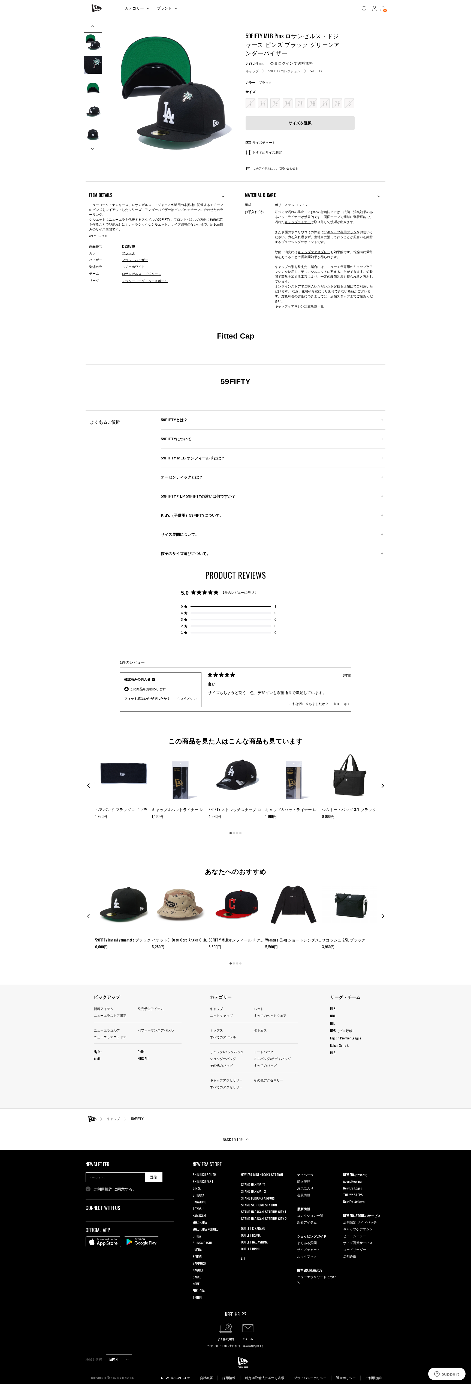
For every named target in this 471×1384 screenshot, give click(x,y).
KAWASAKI (199, 1215)
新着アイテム (103, 1008)
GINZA (197, 1188)
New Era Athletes (354, 1201)
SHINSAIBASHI (202, 1242)
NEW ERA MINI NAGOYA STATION (262, 1174)
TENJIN (197, 1297)
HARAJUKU (199, 1202)
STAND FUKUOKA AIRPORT (258, 1198)
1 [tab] (231, 833)
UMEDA (197, 1249)
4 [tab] (240, 833)
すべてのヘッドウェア (270, 1015)
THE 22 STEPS (353, 1194)
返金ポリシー (346, 1378)
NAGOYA (198, 1270)
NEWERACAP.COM (175, 1378)
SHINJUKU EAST (203, 1181)
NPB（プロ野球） (342, 1030)
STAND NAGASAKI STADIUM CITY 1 (263, 1211)
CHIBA (197, 1236)
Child (141, 1051)
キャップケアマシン (358, 1229)
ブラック (128, 253)
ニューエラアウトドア (110, 1037)
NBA (333, 1016)
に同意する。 (114, 1189)
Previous (93, 28)
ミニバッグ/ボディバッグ (272, 1058)
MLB (333, 1008)
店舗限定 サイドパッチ (360, 1222)
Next (93, 147)
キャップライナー (298, 221)
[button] (228, 606)
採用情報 (228, 1378)
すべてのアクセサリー (226, 1086)
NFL (332, 1023)
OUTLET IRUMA (251, 1235)
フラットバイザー (135, 260)
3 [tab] (237, 833)
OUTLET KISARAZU (253, 1228)
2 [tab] (234, 833)
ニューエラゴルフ (107, 1030)
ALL (243, 1258)
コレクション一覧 (310, 1215)
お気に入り (305, 1188)
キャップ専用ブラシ (342, 231)
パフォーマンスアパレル (156, 1030)
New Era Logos (352, 1188)
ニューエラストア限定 (110, 1015)
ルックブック (307, 1256)
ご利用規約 (102, 1189)
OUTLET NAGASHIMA (254, 1242)
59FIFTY (316, 71)
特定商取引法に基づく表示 (264, 1378)
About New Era (352, 1181)
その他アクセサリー (268, 1080)
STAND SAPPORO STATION (259, 1205)
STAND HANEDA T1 (253, 1184)
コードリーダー (354, 1249)
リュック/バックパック (227, 1051)
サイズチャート (308, 1249)
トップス (216, 1030)
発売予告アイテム (151, 1008)
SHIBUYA (198, 1195)
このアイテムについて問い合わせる (275, 168)
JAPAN (113, 1359)
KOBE (196, 1283)
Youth (97, 1058)
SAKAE (197, 1277)
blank (244, 1181)
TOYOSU (198, 1208)
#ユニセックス (98, 236)
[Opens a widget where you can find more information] (447, 1374)
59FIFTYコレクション (284, 71)
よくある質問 (307, 1242)
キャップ (252, 71)
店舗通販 (349, 1256)
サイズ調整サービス (358, 1242)
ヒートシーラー (354, 1235)
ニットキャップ (221, 1015)
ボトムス (260, 1030)
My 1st (97, 1051)
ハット (259, 1008)
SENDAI (197, 1256)
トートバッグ (263, 1051)
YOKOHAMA (200, 1222)
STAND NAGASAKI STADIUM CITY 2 (264, 1218)
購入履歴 (303, 1181)
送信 (153, 1177)
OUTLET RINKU (250, 1249)
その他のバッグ (221, 1065)
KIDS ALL (143, 1058)
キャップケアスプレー (314, 251)
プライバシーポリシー (310, 1378)
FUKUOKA (199, 1290)
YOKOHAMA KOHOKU (206, 1229)
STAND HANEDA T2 (253, 1191)
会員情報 (303, 1194)
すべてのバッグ (265, 1065)
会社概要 (206, 1378)
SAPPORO (199, 1263)
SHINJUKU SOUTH (204, 1174)
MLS (333, 1052)
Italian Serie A (339, 1045)
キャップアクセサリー (226, 1080)
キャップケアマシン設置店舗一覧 (299, 306)
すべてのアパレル (223, 1037)
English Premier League (345, 1038)
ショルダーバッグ (223, 1058)
